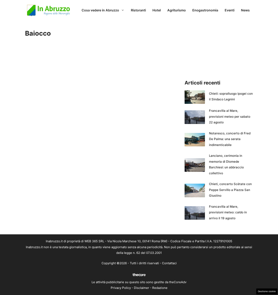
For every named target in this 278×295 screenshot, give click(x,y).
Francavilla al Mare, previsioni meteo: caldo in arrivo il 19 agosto (228, 212)
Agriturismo (176, 10)
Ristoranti (138, 10)
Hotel (156, 10)
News (245, 10)
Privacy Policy (121, 288)
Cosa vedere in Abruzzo (100, 10)
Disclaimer (141, 288)
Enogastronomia (205, 10)
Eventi (229, 10)
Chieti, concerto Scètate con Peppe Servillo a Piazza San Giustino (230, 189)
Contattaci (169, 263)
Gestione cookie (267, 291)
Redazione (159, 288)
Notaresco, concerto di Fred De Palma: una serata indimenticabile (230, 139)
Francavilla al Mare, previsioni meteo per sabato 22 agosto (229, 116)
